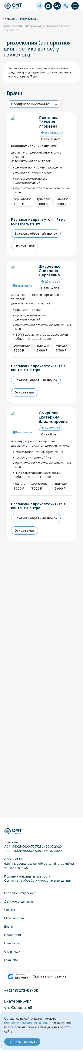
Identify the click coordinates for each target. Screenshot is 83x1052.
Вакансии (11, 960)
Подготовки (27, 19)
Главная (9, 19)
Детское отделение (19, 901)
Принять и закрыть (22, 1042)
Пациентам (12, 943)
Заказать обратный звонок (35, 233)
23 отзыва (52, 281)
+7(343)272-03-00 (21, 990)
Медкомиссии (14, 918)
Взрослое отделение (19, 893)
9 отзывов (52, 133)
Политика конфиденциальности (27, 876)
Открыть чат (24, 246)
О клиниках (12, 951)
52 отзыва (52, 428)
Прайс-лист (12, 935)
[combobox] (34, 104)
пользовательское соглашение (27, 1023)
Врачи (8, 926)
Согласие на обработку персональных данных (37, 880)
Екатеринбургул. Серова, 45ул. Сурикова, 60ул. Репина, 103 (20, 1010)
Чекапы (9, 910)
